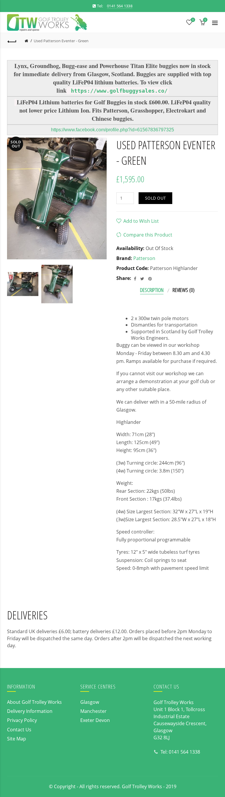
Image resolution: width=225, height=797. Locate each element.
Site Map (16, 738)
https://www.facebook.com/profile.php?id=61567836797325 (112, 129)
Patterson (144, 258)
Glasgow (89, 702)
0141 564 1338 (184, 752)
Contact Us (19, 729)
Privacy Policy (22, 720)
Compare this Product (147, 235)
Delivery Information (29, 711)
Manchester (93, 711)
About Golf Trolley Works (34, 702)
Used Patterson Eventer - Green (61, 40)
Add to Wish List (141, 221)
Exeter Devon (95, 720)
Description (151, 290)
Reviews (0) (184, 290)
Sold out (155, 198)
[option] (23, 284)
